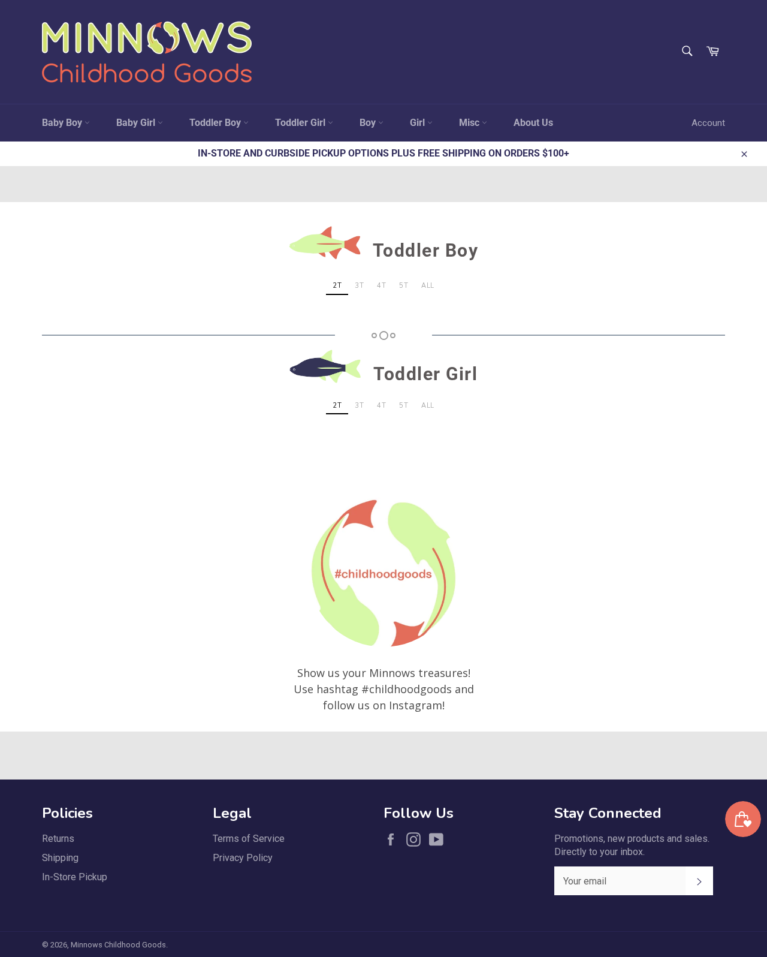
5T (403, 285)
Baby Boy (63, 122)
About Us (533, 122)
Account (708, 123)
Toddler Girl (301, 122)
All (427, 285)
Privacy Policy (243, 857)
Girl (418, 122)
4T (381, 285)
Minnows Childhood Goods (118, 944)
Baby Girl (137, 122)
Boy (369, 122)
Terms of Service (249, 838)
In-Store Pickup (74, 877)
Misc (470, 122)
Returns (58, 838)
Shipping (60, 857)
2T (337, 285)
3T (359, 285)
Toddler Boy (216, 122)
